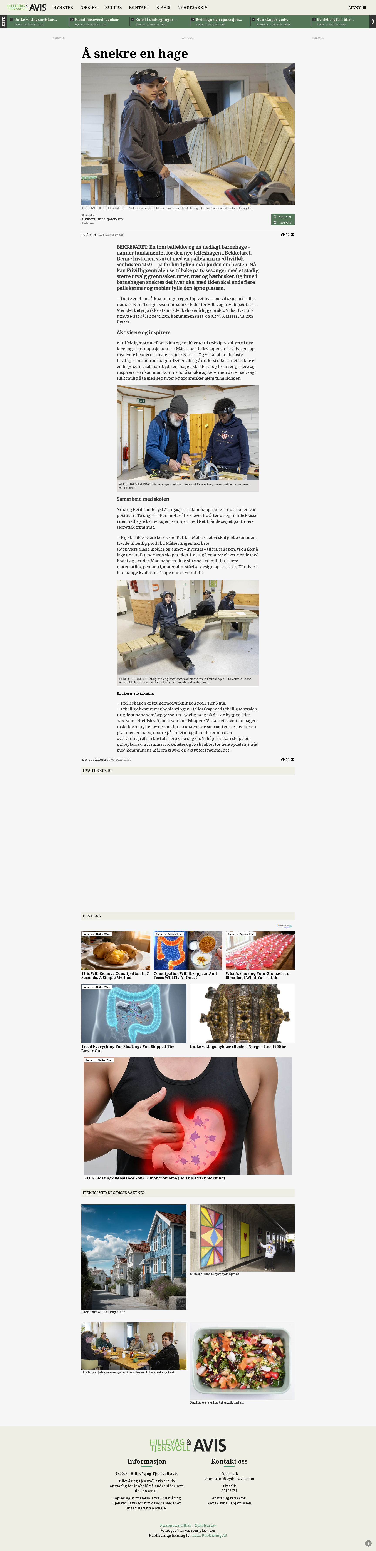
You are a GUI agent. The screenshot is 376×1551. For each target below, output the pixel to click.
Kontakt (139, 7)
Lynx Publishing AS (209, 1535)
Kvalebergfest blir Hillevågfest (334, 19)
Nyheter (63, 7)
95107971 (285, 217)
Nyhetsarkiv (192, 7)
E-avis (163, 7)
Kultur (113, 7)
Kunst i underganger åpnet (154, 19)
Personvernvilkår (175, 1525)
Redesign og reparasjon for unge (217, 19)
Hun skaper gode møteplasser (271, 19)
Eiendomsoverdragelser (97, 19)
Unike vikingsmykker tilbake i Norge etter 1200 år (37, 19)
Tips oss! (285, 222)
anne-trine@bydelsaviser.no (229, 1478)
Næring (89, 7)
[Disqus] (188, 838)
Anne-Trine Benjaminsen (229, 1503)
